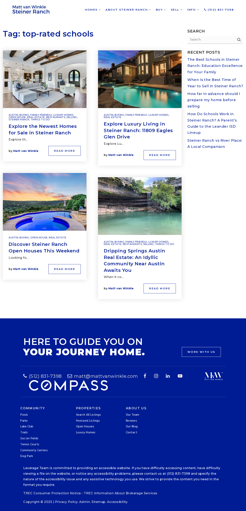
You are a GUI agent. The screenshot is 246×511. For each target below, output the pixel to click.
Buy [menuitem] (160, 9)
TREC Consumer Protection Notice (52, 493)
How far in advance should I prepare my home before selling (213, 100)
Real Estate (36, 117)
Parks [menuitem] (24, 420)
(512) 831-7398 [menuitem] (220, 9)
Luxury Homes (63, 114)
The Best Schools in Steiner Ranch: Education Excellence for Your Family (215, 65)
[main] (123, 159)
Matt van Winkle (26, 151)
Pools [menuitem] (24, 414)
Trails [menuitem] (24, 432)
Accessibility (117, 502)
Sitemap (98, 502)
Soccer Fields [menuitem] (29, 438)
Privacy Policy (66, 502)
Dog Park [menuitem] (26, 456)
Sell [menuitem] (175, 9)
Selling (71, 117)
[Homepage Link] (31, 9)
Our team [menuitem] (132, 414)
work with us (201, 351)
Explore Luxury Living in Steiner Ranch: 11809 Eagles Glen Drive (138, 130)
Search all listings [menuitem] (88, 414)
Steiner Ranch (19, 119)
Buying (24, 114)
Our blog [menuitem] (132, 426)
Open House (17, 117)
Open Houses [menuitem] (85, 426)
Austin (13, 114)
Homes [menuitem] (92, 9)
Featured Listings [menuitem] (88, 420)
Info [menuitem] (192, 9)
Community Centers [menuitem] (34, 450)
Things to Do (40, 119)
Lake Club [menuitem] (26, 426)
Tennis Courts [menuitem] (29, 444)
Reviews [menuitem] (131, 420)
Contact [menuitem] (131, 432)
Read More (64, 150)
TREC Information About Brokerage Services (120, 493)
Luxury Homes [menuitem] (86, 432)
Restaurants (55, 117)
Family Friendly (41, 114)
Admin (84, 502)
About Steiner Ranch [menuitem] (127, 9)
